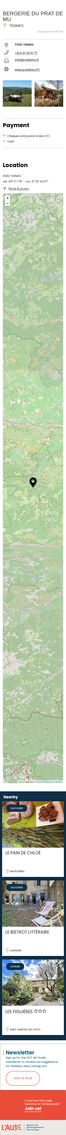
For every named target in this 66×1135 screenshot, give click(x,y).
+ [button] (8, 198)
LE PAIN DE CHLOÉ (23, 853)
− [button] (8, 203)
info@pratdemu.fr (27, 60)
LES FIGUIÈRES (19, 1012)
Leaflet (21, 781)
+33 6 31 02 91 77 (26, 53)
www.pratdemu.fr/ (27, 70)
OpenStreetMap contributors (49, 781)
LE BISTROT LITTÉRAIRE (27, 932)
